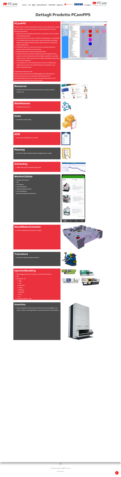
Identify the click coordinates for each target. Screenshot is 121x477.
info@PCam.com (65, 468)
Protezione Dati (55, 468)
